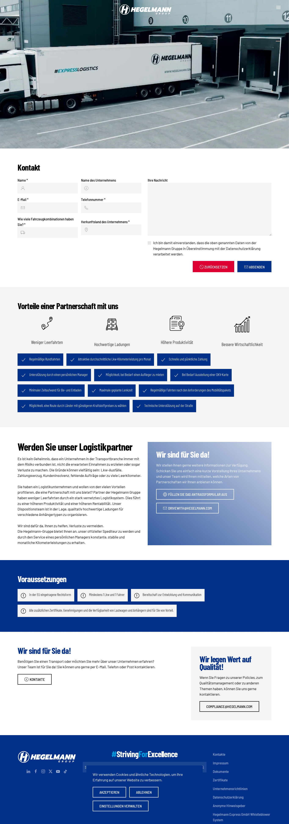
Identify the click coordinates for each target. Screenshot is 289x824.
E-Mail (23, 199)
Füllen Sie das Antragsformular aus (197, 494)
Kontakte (37, 679)
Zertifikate (220, 780)
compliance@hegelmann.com (229, 706)
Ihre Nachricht (158, 180)
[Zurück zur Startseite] (144, 7)
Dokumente (221, 771)
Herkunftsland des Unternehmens (105, 222)
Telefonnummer (93, 199)
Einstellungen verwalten (120, 806)
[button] (278, 7)
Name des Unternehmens (98, 180)
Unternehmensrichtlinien (230, 788)
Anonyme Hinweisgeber (229, 805)
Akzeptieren (109, 792)
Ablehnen (144, 792)
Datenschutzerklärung (228, 797)
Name (23, 180)
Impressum (220, 763)
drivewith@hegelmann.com (190, 508)
